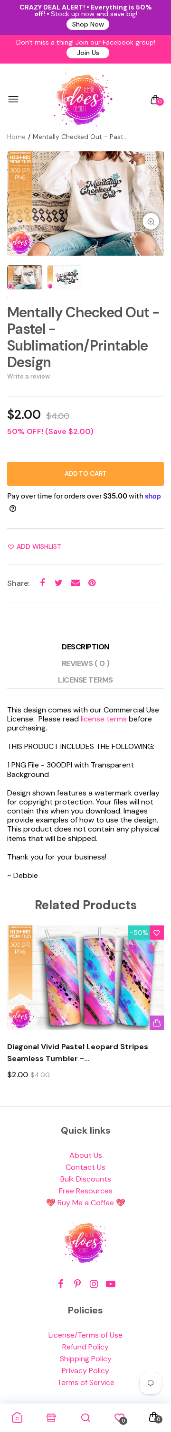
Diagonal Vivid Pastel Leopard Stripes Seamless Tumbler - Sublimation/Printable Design (77, 1053)
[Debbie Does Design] (83, 100)
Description (85, 647)
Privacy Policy (85, 1371)
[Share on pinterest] (92, 583)
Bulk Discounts (85, 1179)
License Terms (85, 680)
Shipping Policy (86, 1359)
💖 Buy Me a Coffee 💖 (85, 1203)
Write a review (28, 376)
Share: (18, 583)
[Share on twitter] (59, 583)
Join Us (88, 52)
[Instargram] (94, 1284)
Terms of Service (85, 1382)
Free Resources (86, 1191)
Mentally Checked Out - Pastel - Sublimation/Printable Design (83, 337)
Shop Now (88, 24)
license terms (104, 719)
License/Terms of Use (85, 1335)
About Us (85, 1155)
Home (16, 136)
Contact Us (85, 1167)
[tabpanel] (85, 203)
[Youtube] (110, 1284)
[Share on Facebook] (42, 583)
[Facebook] (60, 1284)
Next (153, 1011)
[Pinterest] (77, 1284)
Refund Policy (85, 1347)
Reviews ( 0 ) (86, 663)
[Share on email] (75, 583)
